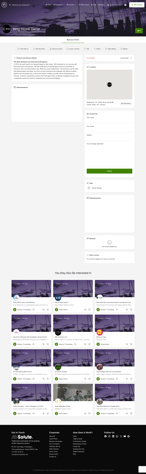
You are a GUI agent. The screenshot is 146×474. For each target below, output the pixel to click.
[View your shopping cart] (125, 5)
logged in (99, 259)
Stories (102, 5)
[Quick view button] (43, 309)
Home (49, 5)
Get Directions (126, 103)
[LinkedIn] (113, 436)
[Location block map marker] (109, 84)
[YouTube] (124, 436)
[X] (121, 436)
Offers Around (84, 5)
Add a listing (138, 5)
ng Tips (78, 446)
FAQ (74, 454)
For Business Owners (79, 441)
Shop (94, 5)
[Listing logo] (6, 29)
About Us (52, 436)
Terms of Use (53, 451)
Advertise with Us (54, 446)
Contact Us (52, 456)
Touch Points (53, 439)
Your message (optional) (95, 144)
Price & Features (54, 444)
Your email (90, 126)
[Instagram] (109, 436)
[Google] (128, 436)
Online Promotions (78, 451)
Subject (89, 135)
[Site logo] (4, 4)
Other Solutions (54, 449)
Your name (90, 117)
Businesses (58, 5)
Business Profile (73, 40)
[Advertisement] (47, 105)
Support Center (77, 439)
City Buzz (71, 5)
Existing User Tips (78, 449)
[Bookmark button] (47, 309)
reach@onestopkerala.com (20, 454)
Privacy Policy (53, 454)
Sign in (112, 5)
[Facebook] (105, 436)
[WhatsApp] (117, 436)
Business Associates (55, 441)
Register (120, 5)
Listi (74, 446)
